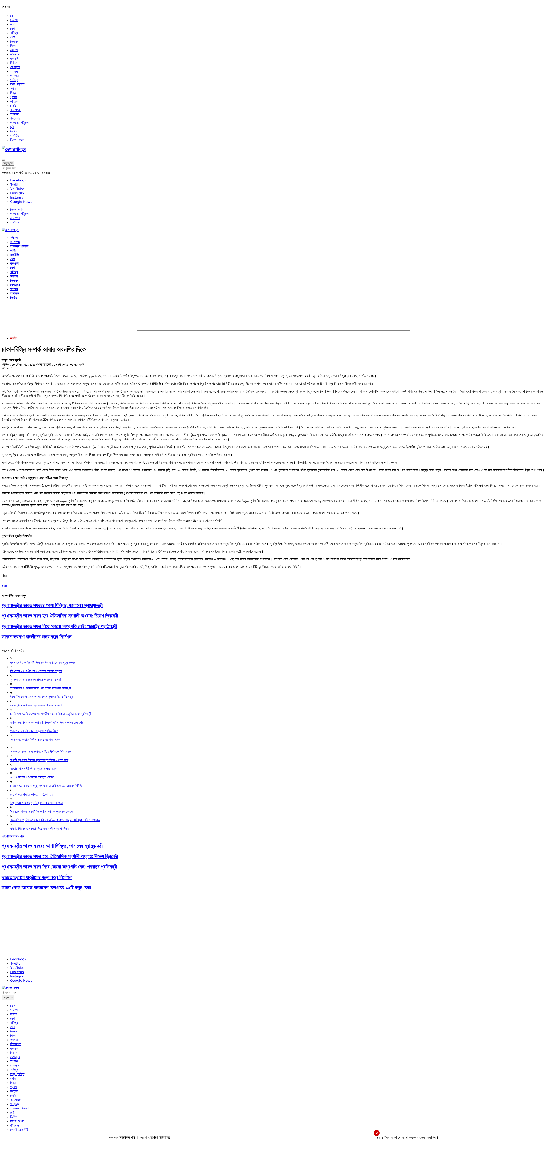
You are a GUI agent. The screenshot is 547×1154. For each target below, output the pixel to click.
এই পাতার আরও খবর (13, 836)
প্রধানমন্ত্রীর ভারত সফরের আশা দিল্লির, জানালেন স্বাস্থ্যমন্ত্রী (52, 605)
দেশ (12, 28)
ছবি (12, 127)
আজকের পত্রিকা (19, 122)
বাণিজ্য (14, 33)
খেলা (12, 37)
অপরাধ (14, 71)
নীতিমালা (14, 1125)
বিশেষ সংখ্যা (17, 140)
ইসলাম (14, 50)
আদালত (14, 75)
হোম (12, 15)
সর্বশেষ (14, 20)
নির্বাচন (13, 63)
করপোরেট (15, 110)
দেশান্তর (15, 67)
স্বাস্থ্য (13, 88)
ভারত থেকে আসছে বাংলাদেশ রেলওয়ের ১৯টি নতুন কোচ (46, 887)
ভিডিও (13, 131)
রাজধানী (14, 58)
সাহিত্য (14, 80)
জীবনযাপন (15, 54)
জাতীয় (13, 24)
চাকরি (13, 105)
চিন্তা (13, 93)
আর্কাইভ (14, 135)
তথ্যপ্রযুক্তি (17, 84)
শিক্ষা (13, 45)
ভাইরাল (14, 101)
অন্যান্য (14, 114)
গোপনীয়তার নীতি (19, 1129)
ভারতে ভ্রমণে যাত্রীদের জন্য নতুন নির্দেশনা (37, 637)
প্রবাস (13, 97)
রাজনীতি (14, 255)
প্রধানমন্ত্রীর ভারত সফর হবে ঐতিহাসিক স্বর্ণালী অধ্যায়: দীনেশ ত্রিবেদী (60, 616)
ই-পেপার (15, 118)
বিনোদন (14, 41)
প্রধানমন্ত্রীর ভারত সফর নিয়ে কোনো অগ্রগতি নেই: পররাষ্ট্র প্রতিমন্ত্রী (59, 626)
